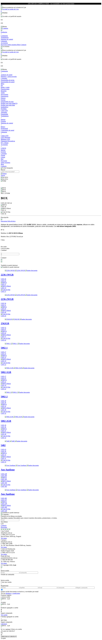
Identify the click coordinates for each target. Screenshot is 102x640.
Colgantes (4, 78)
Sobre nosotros (12, 45)
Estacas (3, 98)
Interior (3, 119)
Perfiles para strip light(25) (9, 103)
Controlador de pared (7, 130)
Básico (3, 127)
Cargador (4, 153)
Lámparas (4, 41)
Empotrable (4, 114)
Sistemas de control (7, 39)
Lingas (3, 157)
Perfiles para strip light (8, 105)
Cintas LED (4, 136)
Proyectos (4, 45)
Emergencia (4, 96)
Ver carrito (4, 615)
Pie (2, 85)
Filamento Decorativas (8, 141)
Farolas (3, 100)
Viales (3, 92)
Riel (2, 159)
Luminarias (4, 36)
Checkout (4, 624)
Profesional (4, 128)
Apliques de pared (6, 75)
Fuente (3, 155)
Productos (4, 32)
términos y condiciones (13, 593)
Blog (19, 45)
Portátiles (4, 109)
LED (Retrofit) (5, 137)
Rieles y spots (5, 87)
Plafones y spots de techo (9, 76)
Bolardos (3, 91)
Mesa (2, 84)
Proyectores (4, 94)
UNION (3, 148)
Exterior (3, 121)
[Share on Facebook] (1, 260)
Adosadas (4, 112)
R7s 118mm (4, 143)
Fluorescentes (5, 89)
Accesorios (4, 43)
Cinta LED (4, 110)
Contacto (23, 45)
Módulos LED (5, 139)
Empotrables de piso (7, 101)
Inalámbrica (4, 107)
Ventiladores (5, 37)
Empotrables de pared (7, 82)
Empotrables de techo (7, 80)
